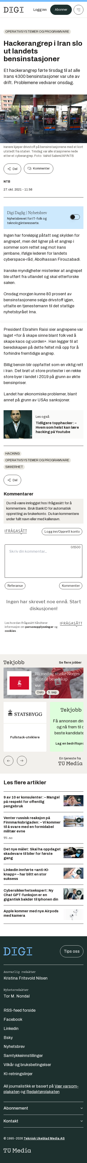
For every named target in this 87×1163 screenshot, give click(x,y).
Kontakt (11, 1121)
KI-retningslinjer (18, 1074)
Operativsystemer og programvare (37, 31)
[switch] (75, 217)
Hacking (12, 453)
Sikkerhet (14, 467)
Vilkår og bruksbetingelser (27, 1064)
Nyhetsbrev (14, 1046)
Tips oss (72, 951)
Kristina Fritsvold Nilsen (26, 978)
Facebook (13, 1019)
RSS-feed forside (19, 1010)
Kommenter (41, 168)
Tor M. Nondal (17, 996)
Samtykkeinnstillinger (23, 1055)
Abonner (61, 9)
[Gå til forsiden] (14, 9)
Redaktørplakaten (43, 1092)
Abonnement (16, 1108)
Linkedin (11, 1028)
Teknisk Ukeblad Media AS (44, 1138)
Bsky (8, 1037)
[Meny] (78, 10)
